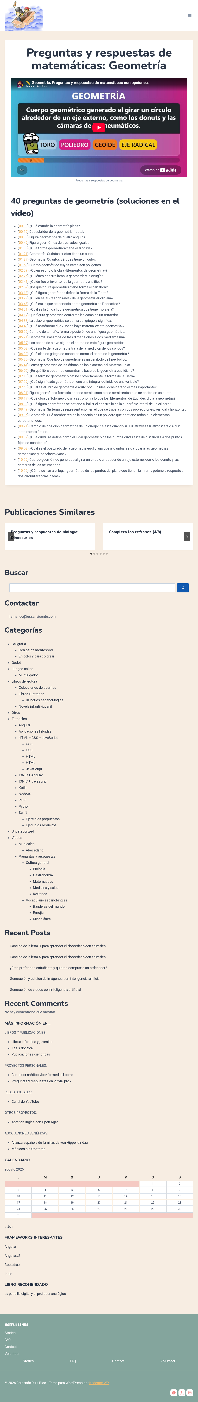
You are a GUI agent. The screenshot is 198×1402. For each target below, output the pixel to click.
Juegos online (22, 669)
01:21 (23, 254)
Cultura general (37, 863)
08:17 (23, 398)
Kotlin (23, 788)
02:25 (23, 276)
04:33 (23, 321)
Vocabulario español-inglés (46, 900)
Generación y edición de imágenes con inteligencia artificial (55, 979)
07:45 (23, 387)
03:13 (23, 293)
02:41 (23, 282)
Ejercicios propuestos (43, 819)
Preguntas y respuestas (37, 856)
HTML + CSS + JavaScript (38, 738)
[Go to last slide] (11, 536)
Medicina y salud (46, 888)
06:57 (23, 371)
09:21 (23, 426)
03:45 (23, 304)
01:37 (23, 259)
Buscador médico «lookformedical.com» (42, 1075)
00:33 (23, 237)
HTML (30, 756)
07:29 (23, 382)
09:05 (23, 415)
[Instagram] (189, 1392)
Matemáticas (43, 881)
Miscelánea (42, 919)
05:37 (23, 343)
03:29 (23, 298)
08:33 (23, 404)
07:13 (23, 376)
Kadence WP (99, 1383)
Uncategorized (23, 831)
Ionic (8, 1274)
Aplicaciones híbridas (35, 731)
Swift (23, 813)
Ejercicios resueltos (41, 825)
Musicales (27, 844)
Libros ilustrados (31, 694)
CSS (29, 744)
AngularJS (12, 1256)
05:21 (23, 337)
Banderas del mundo (49, 906)
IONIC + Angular (31, 775)
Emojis (38, 913)
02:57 (23, 287)
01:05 (23, 248)
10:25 (23, 470)
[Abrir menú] (189, 15)
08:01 (23, 393)
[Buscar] (183, 587)
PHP (22, 800)
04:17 (23, 315)
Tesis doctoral (22, 1048)
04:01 (23, 309)
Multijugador (28, 675)
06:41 (23, 365)
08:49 (23, 409)
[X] (181, 1392)
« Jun (9, 1226)
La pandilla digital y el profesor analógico (35, 1294)
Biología (39, 869)
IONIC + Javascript (33, 781)
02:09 (23, 270)
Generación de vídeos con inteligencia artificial (45, 990)
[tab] (91, 554)
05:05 (23, 332)
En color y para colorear (36, 656)
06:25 (23, 359)
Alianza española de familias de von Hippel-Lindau (50, 1142)
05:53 (23, 348)
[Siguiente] (187, 536)
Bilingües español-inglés (44, 700)
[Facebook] (173, 1392)
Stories (10, 1333)
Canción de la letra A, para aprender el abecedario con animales (58, 957)
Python (24, 806)
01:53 (23, 265)
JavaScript (34, 769)
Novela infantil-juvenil (35, 706)
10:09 (23, 459)
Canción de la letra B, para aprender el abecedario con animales (58, 946)
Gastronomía (43, 875)
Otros (16, 713)
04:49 (23, 326)
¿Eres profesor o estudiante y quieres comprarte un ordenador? (58, 968)
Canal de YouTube (25, 1102)
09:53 (23, 448)
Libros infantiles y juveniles (32, 1042)
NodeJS (25, 794)
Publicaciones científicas (31, 1054)
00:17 (23, 232)
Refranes (40, 894)
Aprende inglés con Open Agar (35, 1122)
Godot (16, 663)
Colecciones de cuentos (37, 687)
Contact (11, 1347)
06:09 (23, 354)
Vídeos (17, 838)
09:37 (23, 437)
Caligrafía (19, 644)
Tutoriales (19, 719)
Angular (24, 725)
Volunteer (12, 1354)
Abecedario (34, 850)
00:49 (23, 243)
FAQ (8, 1340)
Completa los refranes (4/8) (135, 532)
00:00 (23, 226)
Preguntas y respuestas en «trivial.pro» (41, 1081)
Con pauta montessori (36, 650)
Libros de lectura (24, 681)
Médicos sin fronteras (28, 1149)
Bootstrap (12, 1265)
